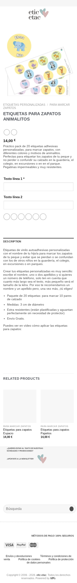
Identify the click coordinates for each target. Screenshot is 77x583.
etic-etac (41, 575)
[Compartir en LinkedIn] (43, 216)
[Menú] (5, 14)
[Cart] (72, 14)
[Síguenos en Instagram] (36, 3)
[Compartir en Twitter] (21, 216)
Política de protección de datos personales (50, 561)
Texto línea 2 (13, 197)
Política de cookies (29, 559)
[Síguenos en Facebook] (32, 3)
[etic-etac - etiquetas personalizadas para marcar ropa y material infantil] (38, 13)
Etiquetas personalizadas (24, 104)
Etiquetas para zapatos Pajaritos (55, 431)
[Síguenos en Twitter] (40, 3)
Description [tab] (12, 241)
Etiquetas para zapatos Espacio (17, 431)
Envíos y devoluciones (19, 556)
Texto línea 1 (14, 179)
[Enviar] (71, 509)
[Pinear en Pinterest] (36, 216)
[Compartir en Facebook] (14, 216)
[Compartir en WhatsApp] (6, 216)
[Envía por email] (28, 216)
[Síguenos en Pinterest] (44, 3)
